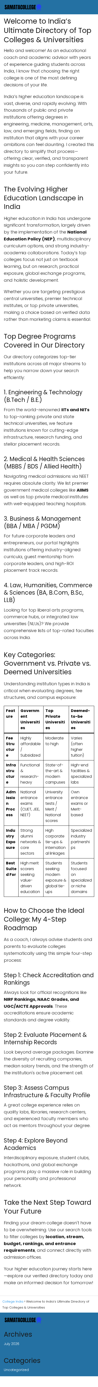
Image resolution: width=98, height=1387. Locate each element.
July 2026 (11, 1343)
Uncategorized (16, 1369)
